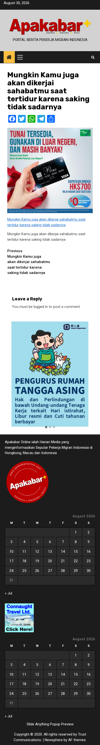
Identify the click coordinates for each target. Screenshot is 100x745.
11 (24, 551)
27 (50, 571)
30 (89, 571)
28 (63, 571)
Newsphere (54, 740)
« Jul (8, 593)
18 (24, 561)
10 (11, 551)
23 (89, 561)
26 (37, 571)
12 (37, 551)
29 (76, 571)
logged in (40, 306)
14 (63, 551)
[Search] (93, 57)
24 (11, 571)
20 (50, 561)
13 (50, 551)
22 (76, 561)
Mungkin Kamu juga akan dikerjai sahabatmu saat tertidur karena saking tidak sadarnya (28, 262)
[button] (46, 427)
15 (76, 551)
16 (89, 551)
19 (37, 561)
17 (11, 561)
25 (24, 571)
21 (63, 561)
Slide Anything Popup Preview (50, 724)
